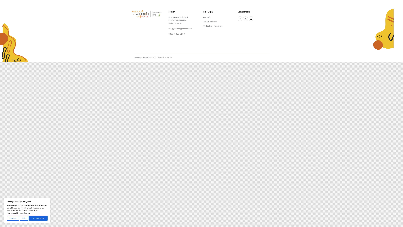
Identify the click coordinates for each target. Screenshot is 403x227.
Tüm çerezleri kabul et (38, 218)
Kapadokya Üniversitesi (142, 58)
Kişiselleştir (12, 218)
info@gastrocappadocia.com (180, 29)
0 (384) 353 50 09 (176, 34)
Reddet (24, 218)
